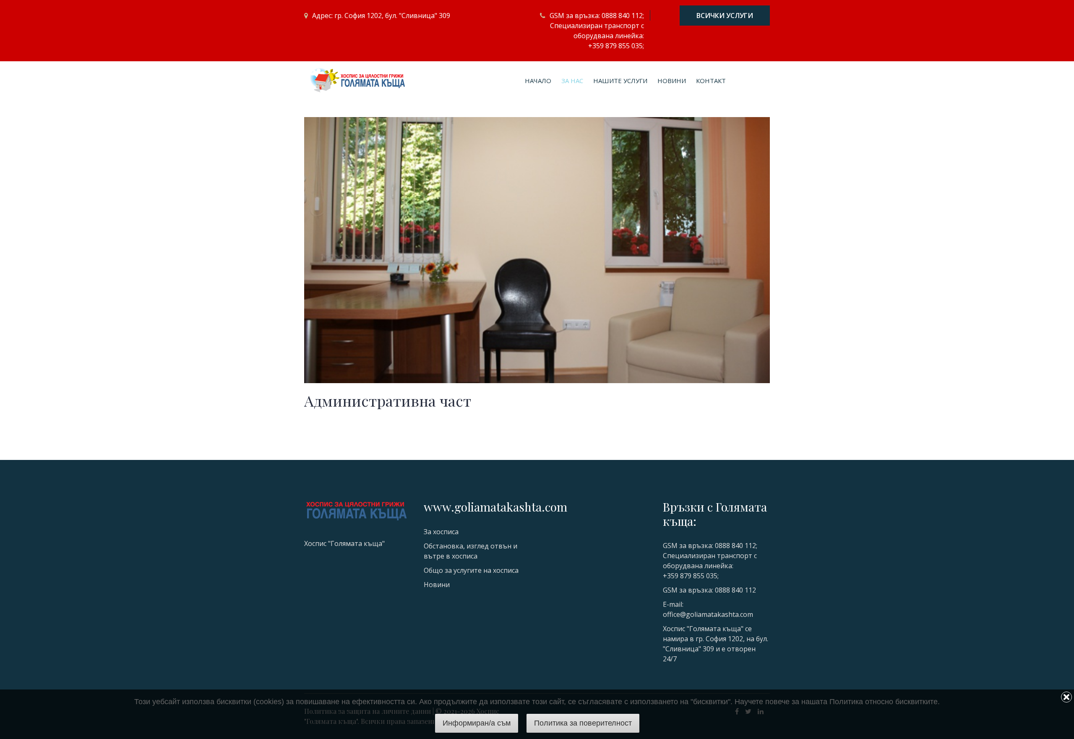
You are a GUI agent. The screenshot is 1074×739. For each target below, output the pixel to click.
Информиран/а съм (477, 723)
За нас (572, 80)
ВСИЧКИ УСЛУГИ (724, 15)
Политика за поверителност (583, 723)
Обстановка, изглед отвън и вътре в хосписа (470, 551)
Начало (538, 80)
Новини (671, 80)
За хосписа (441, 531)
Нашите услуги (620, 80)
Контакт (711, 80)
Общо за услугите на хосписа (471, 570)
